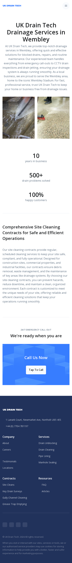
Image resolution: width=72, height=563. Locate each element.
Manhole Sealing (47, 462)
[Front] (13, 409)
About (6, 443)
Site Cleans (8, 484)
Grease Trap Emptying (15, 504)
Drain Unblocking (48, 443)
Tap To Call (36, 370)
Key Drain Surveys (12, 491)
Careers (7, 449)
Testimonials (9, 461)
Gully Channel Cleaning (15, 497)
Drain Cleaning (46, 449)
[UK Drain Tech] (12, 5)
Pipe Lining (44, 456)
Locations (8, 467)
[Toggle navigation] (65, 5)
